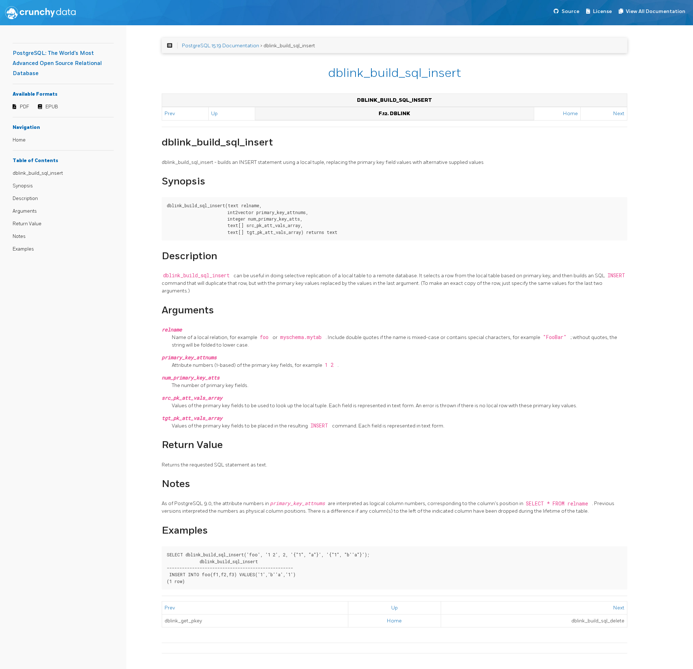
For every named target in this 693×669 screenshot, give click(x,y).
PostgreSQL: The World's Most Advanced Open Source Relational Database (57, 63)
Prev (170, 113)
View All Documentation (655, 11)
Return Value (27, 224)
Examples (23, 249)
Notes (19, 236)
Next (618, 113)
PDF (24, 107)
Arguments (25, 211)
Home (19, 140)
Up (214, 113)
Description (25, 198)
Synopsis (23, 186)
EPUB (51, 107)
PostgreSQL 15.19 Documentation (220, 46)
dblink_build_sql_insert (38, 173)
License (602, 11)
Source (570, 11)
